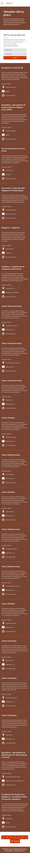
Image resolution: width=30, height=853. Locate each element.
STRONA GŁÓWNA (8, 849)
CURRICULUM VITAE (18, 849)
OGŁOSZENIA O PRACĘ (18, 851)
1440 (11, 841)
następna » (17, 841)
